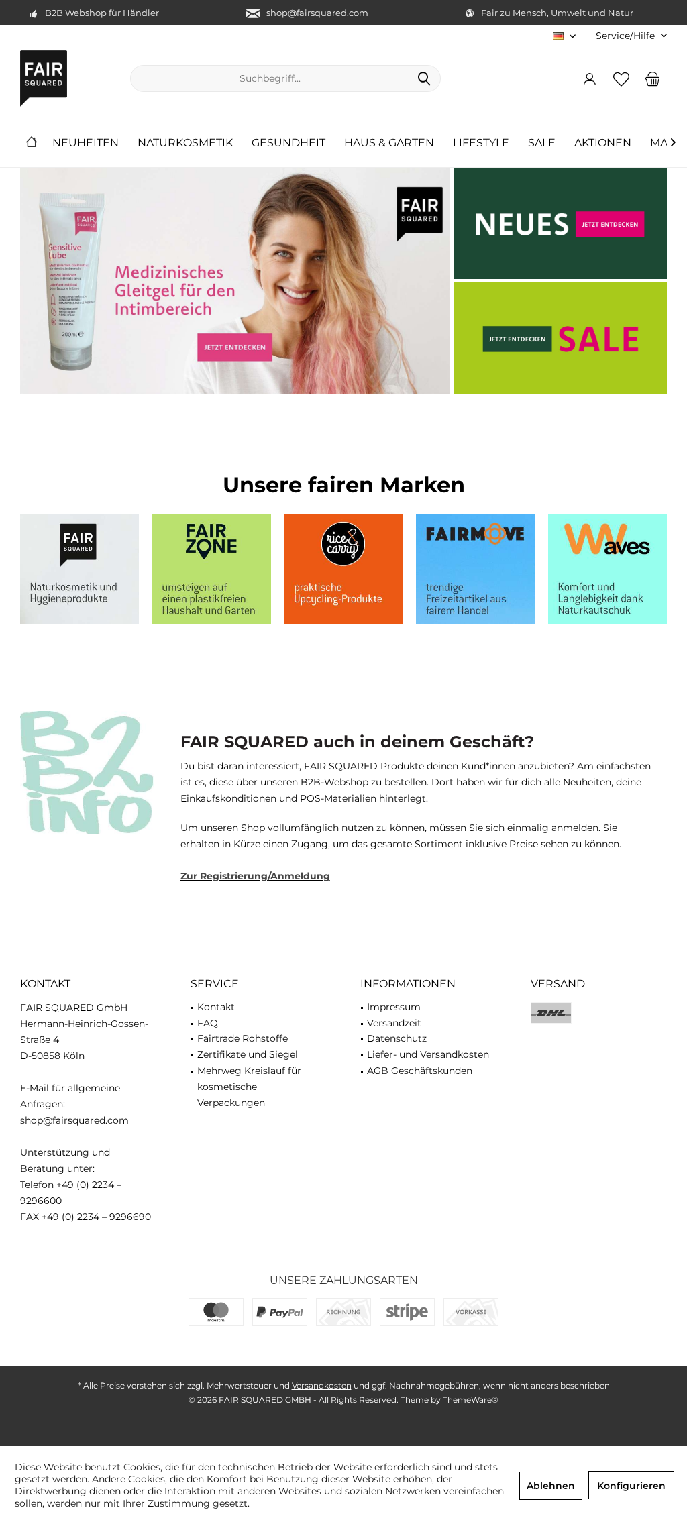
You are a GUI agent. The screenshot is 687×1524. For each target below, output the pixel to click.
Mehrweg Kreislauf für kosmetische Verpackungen (249, 1087)
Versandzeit (394, 1023)
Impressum (394, 1007)
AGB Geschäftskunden (419, 1071)
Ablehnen (551, 1486)
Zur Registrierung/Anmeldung (255, 876)
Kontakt (216, 1007)
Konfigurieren (631, 1486)
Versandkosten (322, 1385)
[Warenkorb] (653, 78)
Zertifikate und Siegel (247, 1054)
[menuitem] (626, 36)
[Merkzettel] (621, 78)
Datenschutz (397, 1038)
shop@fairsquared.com (317, 12)
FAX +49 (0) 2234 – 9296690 (85, 1217)
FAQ (207, 1023)
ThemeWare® (470, 1400)
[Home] (31, 143)
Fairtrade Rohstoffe (242, 1038)
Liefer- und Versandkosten (428, 1054)
